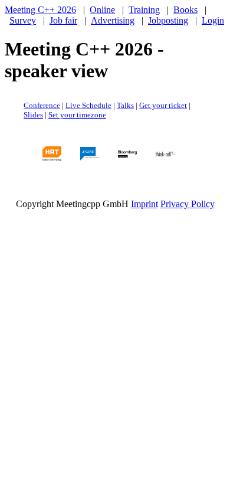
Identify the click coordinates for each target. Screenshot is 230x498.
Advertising (112, 20)
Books (185, 10)
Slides (33, 114)
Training (144, 10)
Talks (125, 105)
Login (213, 20)
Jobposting (168, 20)
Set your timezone (77, 114)
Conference (42, 105)
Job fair (63, 20)
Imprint (144, 204)
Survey (22, 20)
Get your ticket (163, 105)
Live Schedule (88, 105)
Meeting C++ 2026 (40, 10)
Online (102, 10)
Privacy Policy (187, 204)
